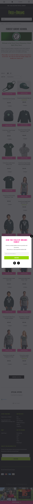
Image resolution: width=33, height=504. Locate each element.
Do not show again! (17, 267)
